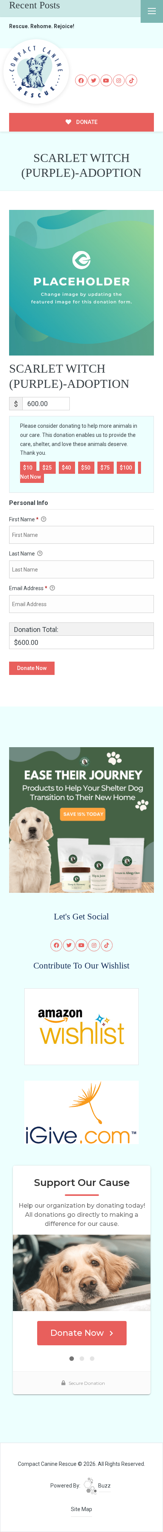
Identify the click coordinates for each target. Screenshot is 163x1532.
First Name (24, 519)
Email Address (28, 588)
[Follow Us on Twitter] (94, 81)
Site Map (81, 1509)
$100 (126, 468)
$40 (67, 468)
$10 (28, 468)
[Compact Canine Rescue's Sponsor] (81, 819)
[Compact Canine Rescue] (36, 71)
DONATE (86, 122)
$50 (86, 468)
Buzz (104, 1486)
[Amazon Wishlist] (81, 1026)
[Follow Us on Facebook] (81, 81)
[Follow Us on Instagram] (119, 81)
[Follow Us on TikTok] (131, 81)
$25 (47, 468)
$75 (105, 468)
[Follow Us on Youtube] (106, 81)
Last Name (22, 554)
